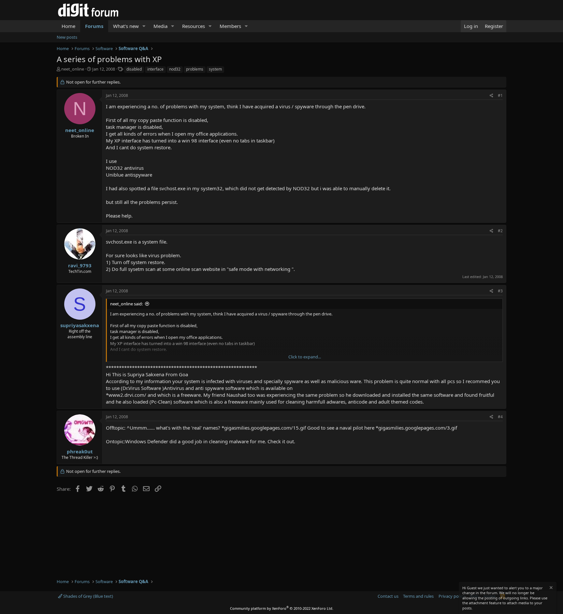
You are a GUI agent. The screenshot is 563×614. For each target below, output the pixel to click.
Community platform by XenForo (281, 608)
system (215, 69)
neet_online (72, 69)
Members (230, 26)
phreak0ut (80, 451)
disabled (134, 69)
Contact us (388, 596)
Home (68, 26)
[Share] (491, 96)
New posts (67, 37)
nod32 (174, 69)
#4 (500, 417)
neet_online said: (126, 304)
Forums (94, 26)
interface (155, 69)
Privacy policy (452, 596)
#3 (500, 291)
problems (194, 69)
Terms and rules (418, 596)
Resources (193, 26)
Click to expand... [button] (304, 357)
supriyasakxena (79, 325)
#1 (500, 95)
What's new (126, 26)
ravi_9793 (80, 265)
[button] (144, 26)
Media (160, 26)
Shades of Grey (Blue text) (87, 596)
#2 (500, 231)
